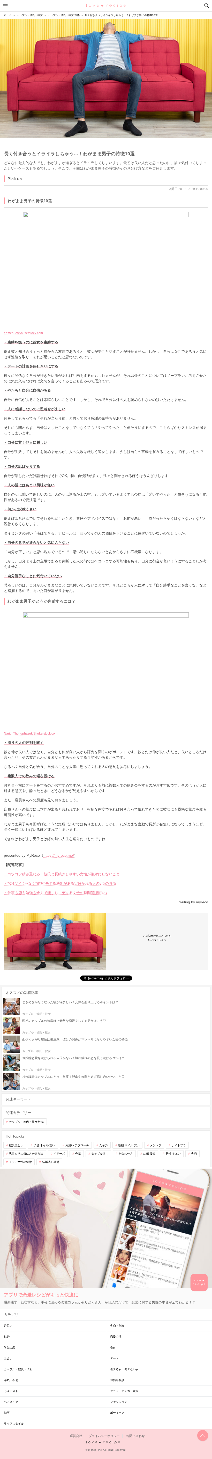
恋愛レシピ (106, 5)
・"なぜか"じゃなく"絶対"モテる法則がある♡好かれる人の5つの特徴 (60, 883)
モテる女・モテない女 (124, 1369)
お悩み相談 (117, 1380)
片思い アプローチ (77, 1145)
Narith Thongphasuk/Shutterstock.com (30, 733)
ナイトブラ (179, 1145)
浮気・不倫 (11, 1380)
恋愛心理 (116, 1336)
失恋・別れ (117, 1325)
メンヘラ (155, 1145)
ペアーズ (59, 1153)
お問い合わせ (135, 1436)
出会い (8, 1358)
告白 (113, 1347)
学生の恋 (9, 1347)
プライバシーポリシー (104, 1436)
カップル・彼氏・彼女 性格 (26, 1121)
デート (114, 1358)
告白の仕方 (126, 1153)
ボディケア (117, 1412)
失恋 (194, 1153)
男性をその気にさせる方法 (26, 1153)
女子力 (103, 1145)
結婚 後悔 (149, 1153)
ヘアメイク (11, 1401)
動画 (7, 1412)
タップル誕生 (99, 1153)
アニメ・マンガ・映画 (124, 1390)
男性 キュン (173, 1153)
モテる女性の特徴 (20, 1161)
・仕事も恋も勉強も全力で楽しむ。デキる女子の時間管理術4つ (55, 893)
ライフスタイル (14, 1423)
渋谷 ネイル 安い (44, 1145)
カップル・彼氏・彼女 (18, 1369)
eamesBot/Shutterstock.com (23, 333)
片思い (8, 1325)
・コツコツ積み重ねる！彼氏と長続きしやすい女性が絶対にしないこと (62, 874)
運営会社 (76, 1436)
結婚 (7, 1336)
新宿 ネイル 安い (129, 1145)
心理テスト (11, 1390)
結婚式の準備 (50, 1161)
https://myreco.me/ (58, 855)
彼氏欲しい (16, 1145)
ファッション (118, 1401)
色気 (78, 1153)
